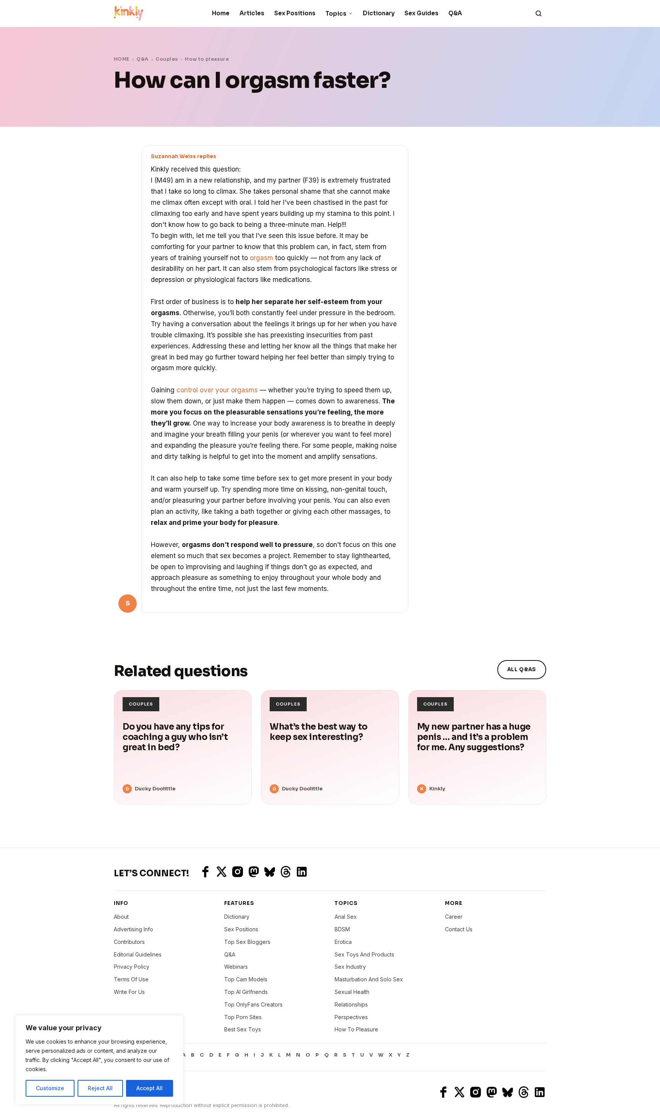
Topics (335, 13)
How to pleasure (207, 59)
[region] (99, 1060)
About (121, 916)
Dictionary (379, 13)
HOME (121, 59)
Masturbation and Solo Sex (369, 979)
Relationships (351, 1004)
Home (221, 13)
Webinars (236, 966)
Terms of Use (131, 979)
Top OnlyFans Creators (253, 1004)
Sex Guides (421, 13)
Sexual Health (352, 992)
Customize (50, 1088)
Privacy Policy (131, 966)
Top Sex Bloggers (247, 942)
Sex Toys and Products (364, 954)
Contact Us (458, 929)
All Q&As (521, 669)
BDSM (342, 929)
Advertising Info (133, 929)
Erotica (343, 942)
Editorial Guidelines (138, 954)
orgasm (261, 258)
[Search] (538, 13)
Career (454, 916)
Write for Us (129, 992)
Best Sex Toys (242, 1029)
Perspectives (351, 1017)
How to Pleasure (356, 1029)
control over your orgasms (217, 390)
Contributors (129, 942)
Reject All (100, 1088)
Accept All (149, 1088)
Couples (166, 59)
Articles (251, 13)
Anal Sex (346, 916)
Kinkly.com (128, 1092)
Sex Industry (350, 966)
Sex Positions (294, 13)
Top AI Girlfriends (246, 992)
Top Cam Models (245, 979)
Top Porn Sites (243, 1017)
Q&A (455, 13)
